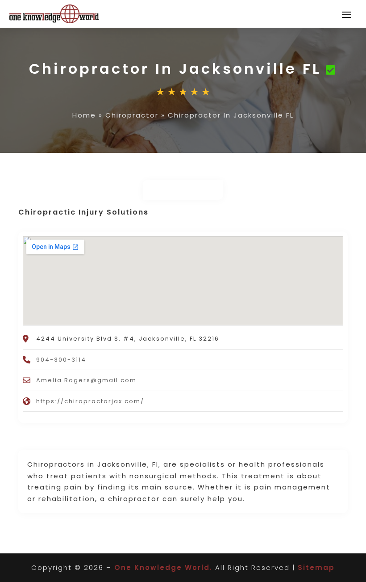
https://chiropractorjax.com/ (90, 401)
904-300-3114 (61, 359)
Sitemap (316, 567)
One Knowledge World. (163, 567)
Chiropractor (131, 115)
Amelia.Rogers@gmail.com (86, 380)
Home (84, 115)
